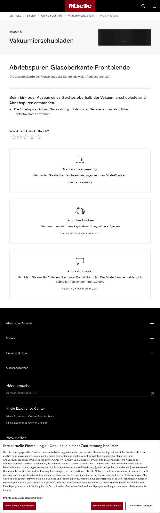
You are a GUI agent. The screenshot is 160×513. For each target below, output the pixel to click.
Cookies (38, 498)
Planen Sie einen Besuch (81, 233)
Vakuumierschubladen (81, 15)
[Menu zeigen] (8, 6)
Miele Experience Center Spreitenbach (30, 416)
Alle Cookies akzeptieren (19, 505)
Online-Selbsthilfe (51, 15)
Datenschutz (25, 498)
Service (31, 15)
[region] (80, 476)
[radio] (13, 137)
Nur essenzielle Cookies (107, 505)
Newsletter (16, 438)
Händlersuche (18, 386)
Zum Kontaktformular (81, 289)
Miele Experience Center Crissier (26, 422)
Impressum (10, 498)
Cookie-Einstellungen (140, 505)
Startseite (15, 15)
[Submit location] (152, 393)
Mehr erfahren (81, 182)
